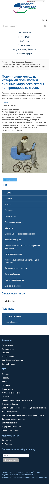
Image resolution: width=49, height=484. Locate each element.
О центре (9, 192)
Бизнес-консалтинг (13, 286)
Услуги (7, 204)
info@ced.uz (10, 301)
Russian (32, 1)
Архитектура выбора (10, 109)
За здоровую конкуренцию (16, 268)
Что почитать (10, 216)
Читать (5, 102)
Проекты (9, 198)
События (24, 41)
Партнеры (9, 210)
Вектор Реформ (24, 53)
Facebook (9, 444)
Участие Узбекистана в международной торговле (22, 261)
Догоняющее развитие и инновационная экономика (22, 247)
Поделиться (11, 180)
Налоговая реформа (13, 254)
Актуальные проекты (14, 222)
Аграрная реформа (13, 240)
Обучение (9, 228)
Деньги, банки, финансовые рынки (20, 234)
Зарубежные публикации (24, 49)
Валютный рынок (12, 274)
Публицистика (24, 32)
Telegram (8, 440)
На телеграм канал (13, 316)
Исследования (24, 45)
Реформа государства (14, 280)
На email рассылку (12, 322)
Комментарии (24, 37)
